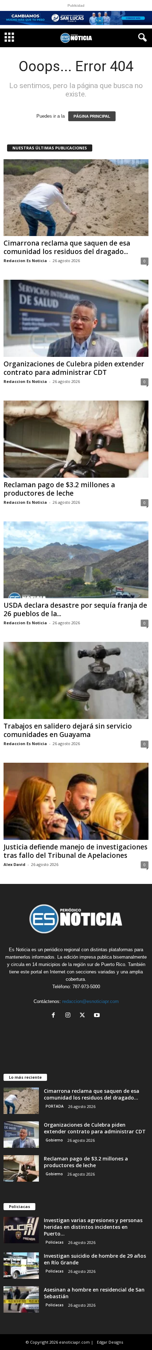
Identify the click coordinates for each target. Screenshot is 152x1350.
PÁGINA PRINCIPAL (92, 116)
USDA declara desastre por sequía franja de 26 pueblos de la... (75, 609)
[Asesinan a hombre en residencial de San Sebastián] (21, 1299)
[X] (84, 1015)
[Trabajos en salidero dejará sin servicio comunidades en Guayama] (76, 680)
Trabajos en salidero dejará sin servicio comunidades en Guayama (68, 730)
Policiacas (55, 1242)
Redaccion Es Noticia (25, 260)
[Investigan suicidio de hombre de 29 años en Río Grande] (21, 1265)
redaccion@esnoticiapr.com (90, 1001)
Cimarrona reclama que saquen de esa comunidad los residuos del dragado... (67, 247)
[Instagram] (69, 1015)
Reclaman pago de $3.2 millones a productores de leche (59, 489)
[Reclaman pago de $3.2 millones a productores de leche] (76, 439)
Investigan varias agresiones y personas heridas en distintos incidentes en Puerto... (93, 1227)
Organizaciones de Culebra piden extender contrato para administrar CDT (74, 368)
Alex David (14, 864)
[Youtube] (97, 1015)
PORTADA (55, 1106)
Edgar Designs (110, 1342)
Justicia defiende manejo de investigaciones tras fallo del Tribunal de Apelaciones (75, 851)
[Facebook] (55, 1015)
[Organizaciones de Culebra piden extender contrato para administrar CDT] (76, 318)
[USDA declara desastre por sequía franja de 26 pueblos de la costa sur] (76, 560)
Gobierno (54, 1140)
